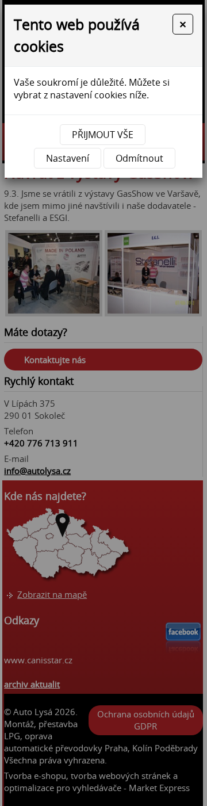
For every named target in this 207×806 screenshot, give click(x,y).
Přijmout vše (102, 134)
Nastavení (67, 158)
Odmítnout (139, 158)
